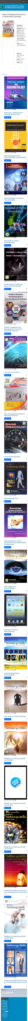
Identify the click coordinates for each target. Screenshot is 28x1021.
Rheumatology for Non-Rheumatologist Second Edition (15, 157)
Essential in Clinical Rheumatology (11, 631)
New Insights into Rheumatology (10, 587)
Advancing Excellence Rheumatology (12, 674)
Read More (7, 117)
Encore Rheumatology (12, 456)
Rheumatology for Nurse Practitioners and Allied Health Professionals (15, 542)
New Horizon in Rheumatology (15, 716)
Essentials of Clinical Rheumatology (11, 242)
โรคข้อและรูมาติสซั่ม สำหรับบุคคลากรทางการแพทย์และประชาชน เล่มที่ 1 (15, 982)
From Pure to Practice (12, 372)
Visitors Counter (4, 1018)
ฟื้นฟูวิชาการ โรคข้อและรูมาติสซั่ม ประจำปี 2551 (15, 848)
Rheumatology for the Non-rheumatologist (14, 199)
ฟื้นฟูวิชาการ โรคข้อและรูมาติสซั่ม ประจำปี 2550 (15, 937)
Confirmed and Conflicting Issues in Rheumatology (13, 285)
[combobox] (7, 993)
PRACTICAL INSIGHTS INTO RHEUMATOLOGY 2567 (13, 114)
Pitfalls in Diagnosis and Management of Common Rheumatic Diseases (13, 329)
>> (1, 992)
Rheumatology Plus (11, 498)
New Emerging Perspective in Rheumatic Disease (14, 415)
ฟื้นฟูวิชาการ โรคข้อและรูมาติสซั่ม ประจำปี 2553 (15, 759)
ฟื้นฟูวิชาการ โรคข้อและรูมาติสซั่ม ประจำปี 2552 (15, 804)
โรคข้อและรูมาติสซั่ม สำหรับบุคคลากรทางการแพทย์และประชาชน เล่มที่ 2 (15, 892)
